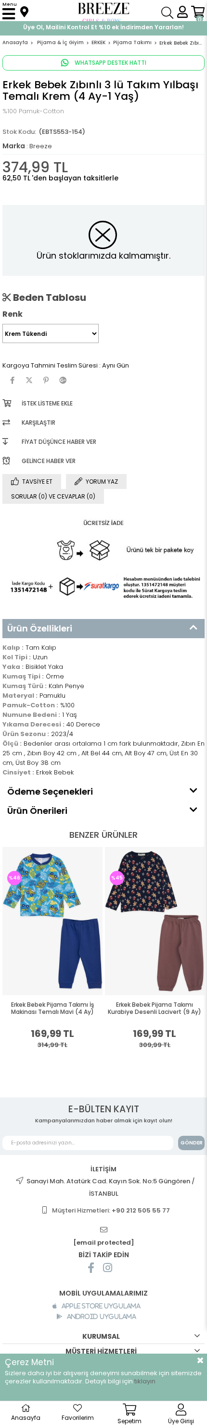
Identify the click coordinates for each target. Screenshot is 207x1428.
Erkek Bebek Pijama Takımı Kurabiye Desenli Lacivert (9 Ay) (154, 1008)
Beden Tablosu (48, 297)
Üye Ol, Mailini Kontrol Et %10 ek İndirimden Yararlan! (103, 27)
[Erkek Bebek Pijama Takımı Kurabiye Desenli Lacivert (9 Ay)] (155, 921)
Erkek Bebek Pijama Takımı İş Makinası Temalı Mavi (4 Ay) (52, 1008)
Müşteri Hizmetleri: (111, 1210)
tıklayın (144, 1381)
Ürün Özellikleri (39, 628)
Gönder (192, 1142)
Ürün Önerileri (37, 811)
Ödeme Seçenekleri (50, 791)
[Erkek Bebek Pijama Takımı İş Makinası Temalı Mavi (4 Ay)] (52, 921)
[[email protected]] (103, 1230)
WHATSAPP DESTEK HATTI (109, 63)
